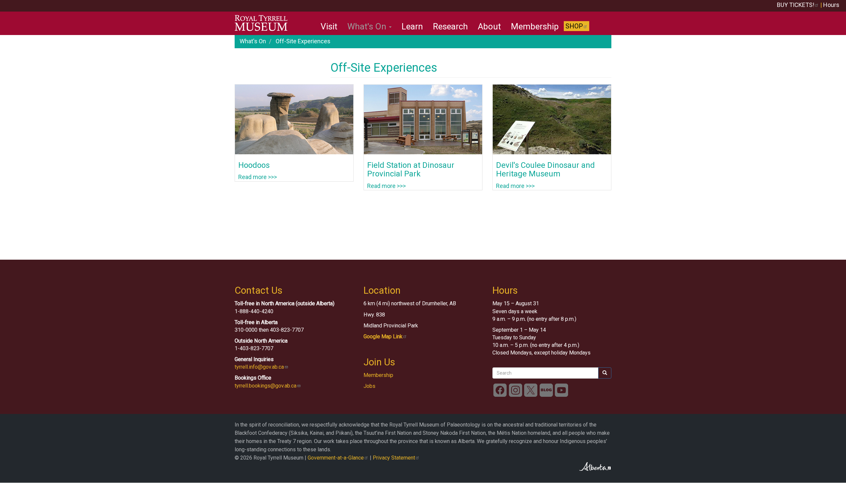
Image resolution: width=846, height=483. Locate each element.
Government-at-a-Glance (336, 458)
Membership (535, 26)
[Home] (263, 23)
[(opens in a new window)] (500, 390)
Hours (831, 4)
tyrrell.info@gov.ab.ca (259, 367)
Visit (329, 26)
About (489, 26)
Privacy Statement (394, 458)
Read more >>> (257, 176)
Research (450, 26)
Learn (412, 26)
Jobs (369, 386)
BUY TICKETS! (795, 4)
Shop (574, 26)
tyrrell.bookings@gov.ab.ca (265, 386)
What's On (367, 26)
